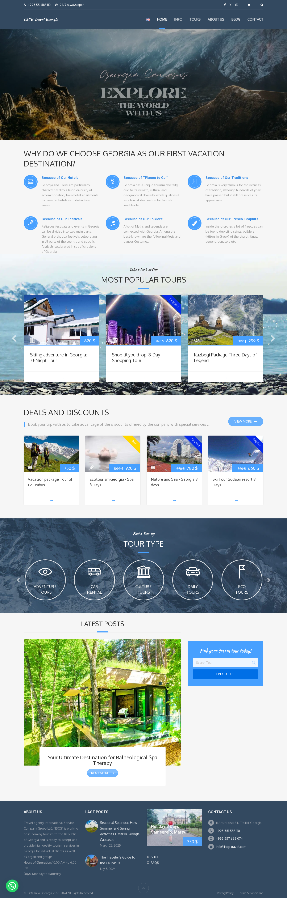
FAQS (155, 863)
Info (178, 19)
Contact (255, 19)
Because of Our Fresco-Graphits (231, 219)
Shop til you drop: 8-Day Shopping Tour (136, 357)
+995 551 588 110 (228, 831)
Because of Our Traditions (226, 178)
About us (216, 19)
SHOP (155, 857)
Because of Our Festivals (62, 219)
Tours (195, 19)
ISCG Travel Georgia (41, 19)
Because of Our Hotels (60, 178)
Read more (100, 773)
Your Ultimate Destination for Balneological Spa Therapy (102, 760)
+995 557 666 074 (229, 838)
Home (162, 19)
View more (243, 421)
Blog (235, 19)
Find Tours (225, 674)
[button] (12, 886)
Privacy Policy (225, 893)
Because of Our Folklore (143, 219)
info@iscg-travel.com (231, 847)
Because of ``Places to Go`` (146, 178)
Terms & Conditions (250, 893)
